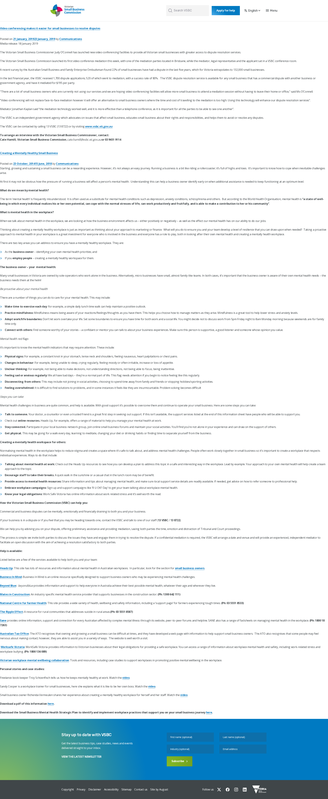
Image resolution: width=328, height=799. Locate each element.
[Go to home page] (67, 10)
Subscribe (178, 761)
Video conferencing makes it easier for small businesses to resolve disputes (50, 28)
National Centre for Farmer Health (23, 603)
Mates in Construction (14, 594)
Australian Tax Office (14, 634)
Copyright (68, 789)
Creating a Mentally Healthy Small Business (29, 153)
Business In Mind (11, 577)
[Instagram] (236, 789)
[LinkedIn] (245, 789)
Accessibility (111, 789)
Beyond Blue (8, 586)
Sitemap (126, 789)
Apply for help (225, 10)
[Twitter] (219, 789)
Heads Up (6, 568)
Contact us (140, 789)
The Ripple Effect (11, 612)
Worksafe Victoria (13, 647)
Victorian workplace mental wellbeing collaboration (34, 660)
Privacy (81, 789)
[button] (271, 10)
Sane (3, 620)
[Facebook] (227, 789)
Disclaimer (94, 789)
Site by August (159, 789)
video (125, 678)
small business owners (189, 568)
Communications (70, 39)
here (51, 704)
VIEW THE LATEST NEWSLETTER (81, 757)
